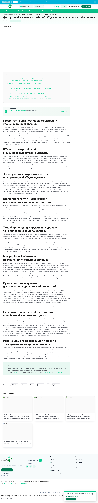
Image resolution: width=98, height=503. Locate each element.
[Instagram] (30, 466)
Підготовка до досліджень (82, 467)
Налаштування (91, 499)
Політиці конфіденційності (72, 496)
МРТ (52, 460)
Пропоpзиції (54, 11)
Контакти (89, 11)
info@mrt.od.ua (24, 483)
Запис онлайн (86, 6)
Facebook (15, 385)
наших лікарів (47, 372)
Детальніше (64, 111)
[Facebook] (27, 466)
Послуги (31, 11)
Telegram (24, 385)
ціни (21, 372)
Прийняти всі (72, 499)
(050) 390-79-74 (75, 6)
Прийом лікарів (55, 467)
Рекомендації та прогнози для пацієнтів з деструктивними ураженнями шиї (30, 98)
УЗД (52, 465)
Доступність (57, 492)
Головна (5, 14)
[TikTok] (34, 466)
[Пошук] (93, 6)
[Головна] (6, 459)
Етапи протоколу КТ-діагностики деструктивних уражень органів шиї (28, 86)
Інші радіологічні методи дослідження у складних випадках (25, 91)
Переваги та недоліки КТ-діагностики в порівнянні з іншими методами (28, 96)
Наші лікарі (79, 460)
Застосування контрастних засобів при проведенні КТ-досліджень (27, 83)
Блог (77, 11)
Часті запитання (80, 465)
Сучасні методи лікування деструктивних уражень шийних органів (27, 93)
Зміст (8, 75)
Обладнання (79, 462)
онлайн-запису (59, 372)
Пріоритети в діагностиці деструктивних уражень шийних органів (27, 78)
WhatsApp (41, 385)
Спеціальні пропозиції (56, 473)
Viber (33, 385)
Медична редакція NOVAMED (18, 110)
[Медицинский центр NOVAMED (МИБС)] (8, 6)
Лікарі (43, 11)
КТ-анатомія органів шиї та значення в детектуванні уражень (26, 80)
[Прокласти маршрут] (40, 460)
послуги (16, 372)
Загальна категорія (13, 14)
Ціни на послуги (55, 470)
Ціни (66, 11)
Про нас (8, 11)
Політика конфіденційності (44, 492)
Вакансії (20, 11)
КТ (52, 462)
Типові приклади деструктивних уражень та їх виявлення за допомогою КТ (30, 88)
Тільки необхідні (83, 499)
